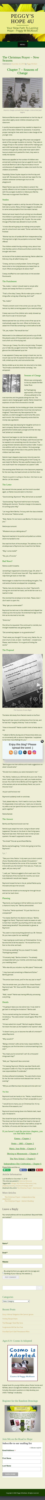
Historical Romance (25, 1181)
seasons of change (21, 1186)
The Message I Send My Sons (12, 1323)
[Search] (39, 1288)
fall (17, 1183)
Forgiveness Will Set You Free (12, 1327)
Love (34, 1183)
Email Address (8, 1450)
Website (5, 1262)
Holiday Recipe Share (9, 1319)
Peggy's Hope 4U (22, 18)
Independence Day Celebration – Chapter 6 (22, 1164)
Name (5, 1243)
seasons (12, 1186)
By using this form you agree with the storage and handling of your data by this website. (21, 1272)
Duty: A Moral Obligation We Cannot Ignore (17, 1314)
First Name (6, 1458)
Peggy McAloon (32, 64)
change (13, 1183)
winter (30, 1186)
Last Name (6, 1466)
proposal (5, 1186)
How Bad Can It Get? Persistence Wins (15, 1331)
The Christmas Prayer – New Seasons (29, 1188)
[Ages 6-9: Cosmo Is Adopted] (22, 1363)
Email (4, 1253)
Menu (22, 44)
